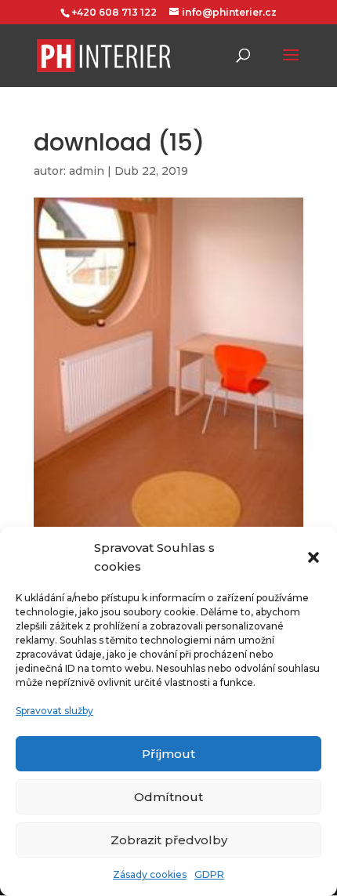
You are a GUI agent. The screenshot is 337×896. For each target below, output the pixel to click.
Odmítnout (168, 796)
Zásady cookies (150, 874)
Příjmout (168, 753)
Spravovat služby (54, 710)
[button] (313, 557)
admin (86, 171)
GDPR (209, 874)
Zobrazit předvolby (169, 840)
